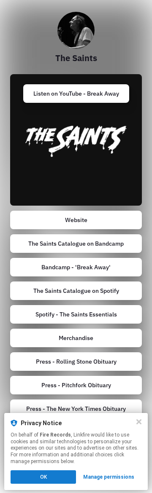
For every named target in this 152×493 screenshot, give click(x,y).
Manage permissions (108, 477)
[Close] (139, 422)
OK (43, 477)
